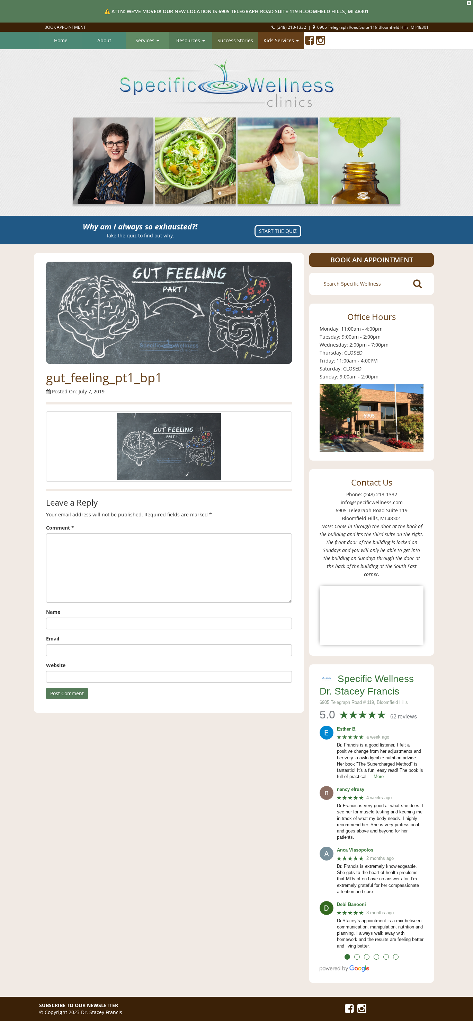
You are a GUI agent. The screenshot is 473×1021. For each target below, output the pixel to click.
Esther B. (347, 729)
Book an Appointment (371, 259)
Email (52, 638)
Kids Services (279, 40)
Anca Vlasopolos (355, 850)
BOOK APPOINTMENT (65, 27)
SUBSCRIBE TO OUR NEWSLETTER (78, 1005)
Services (145, 40)
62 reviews (403, 716)
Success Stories (235, 40)
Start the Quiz (278, 231)
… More (376, 776)
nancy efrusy (350, 789)
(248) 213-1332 (291, 27)
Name (53, 612)
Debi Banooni (351, 904)
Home (61, 40)
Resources (189, 40)
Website (55, 665)
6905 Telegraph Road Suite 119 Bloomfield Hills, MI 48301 (373, 27)
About (104, 40)
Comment (60, 527)
